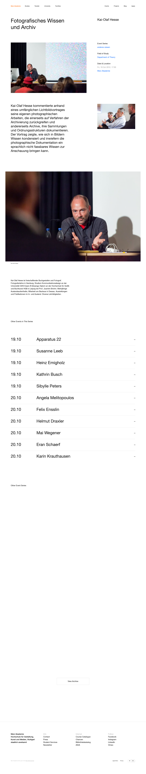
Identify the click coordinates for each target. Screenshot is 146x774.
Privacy (121, 760)
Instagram (112, 740)
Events (107, 6)
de (129, 760)
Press (45, 740)
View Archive (73, 681)
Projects (116, 6)
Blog (125, 6)
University (47, 6)
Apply (133, 6)
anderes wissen (103, 47)
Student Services (50, 742)
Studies (27, 6)
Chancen (79, 740)
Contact (46, 737)
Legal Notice (115, 760)
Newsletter (47, 745)
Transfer (37, 6)
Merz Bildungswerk (30, 760)
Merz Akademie (16, 6)
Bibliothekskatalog (83, 742)
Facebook (112, 737)
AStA (78, 745)
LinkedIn (111, 742)
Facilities (58, 6)
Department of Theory (106, 57)
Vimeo (110, 745)
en (133, 760)
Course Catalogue (83, 737)
